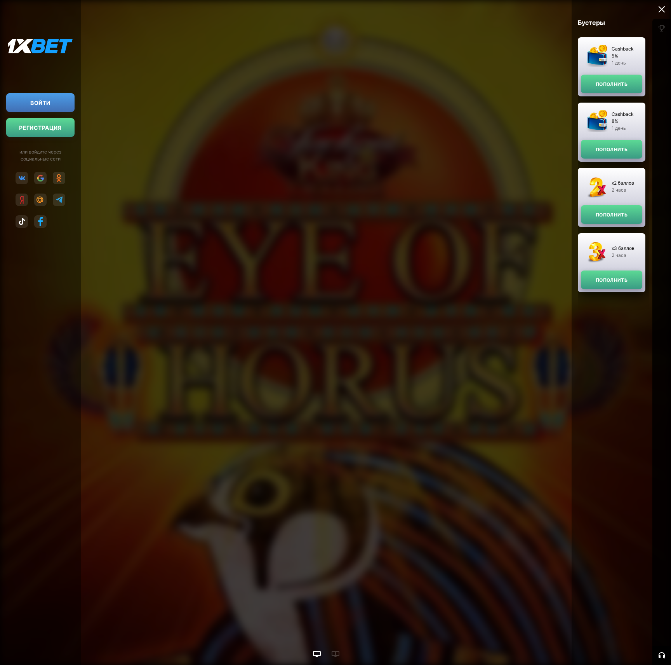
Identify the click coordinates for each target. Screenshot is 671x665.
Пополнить (612, 84)
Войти (40, 102)
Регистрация (40, 127)
